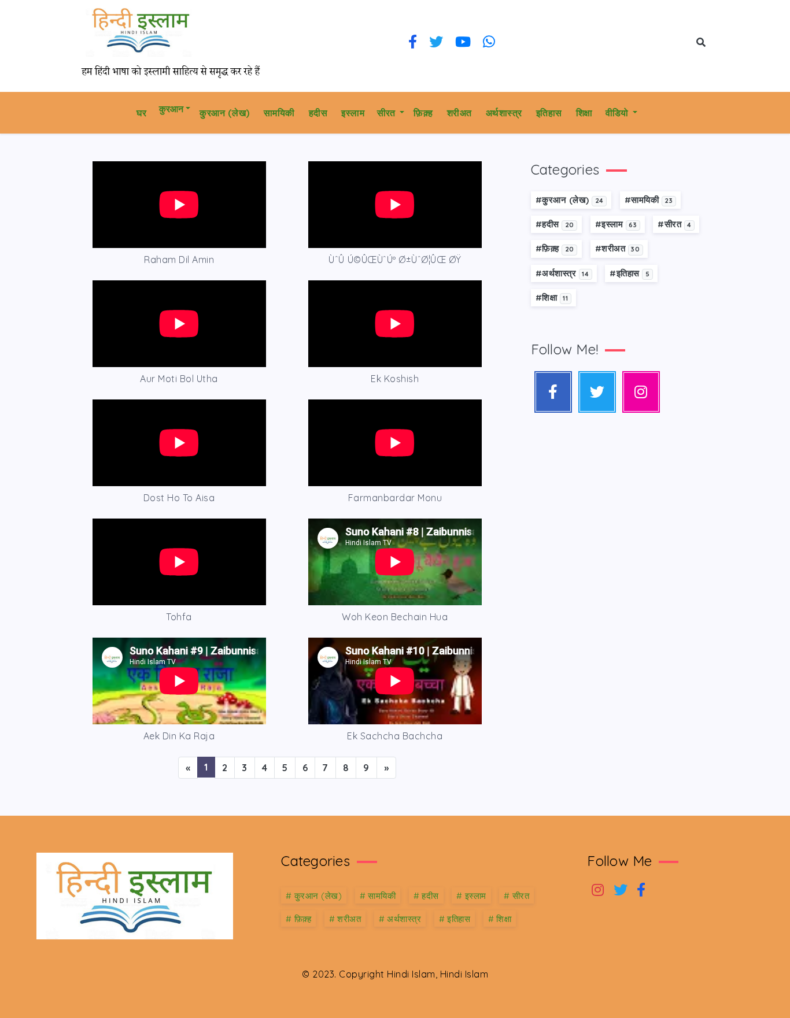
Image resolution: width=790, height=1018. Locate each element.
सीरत (387, 113)
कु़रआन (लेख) (225, 113)
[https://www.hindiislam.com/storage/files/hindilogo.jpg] (134, 895)
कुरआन (171, 108)
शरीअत (459, 113)
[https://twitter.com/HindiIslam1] (436, 42)
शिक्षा (584, 113)
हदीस (318, 113)
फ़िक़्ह (423, 113)
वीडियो (618, 113)
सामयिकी (279, 113)
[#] (641, 392)
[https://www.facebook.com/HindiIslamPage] (413, 42)
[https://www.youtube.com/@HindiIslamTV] (463, 42)
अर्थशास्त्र (504, 113)
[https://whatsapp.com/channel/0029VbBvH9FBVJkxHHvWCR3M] (489, 42)
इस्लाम (352, 113)
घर (141, 113)
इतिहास (549, 113)
